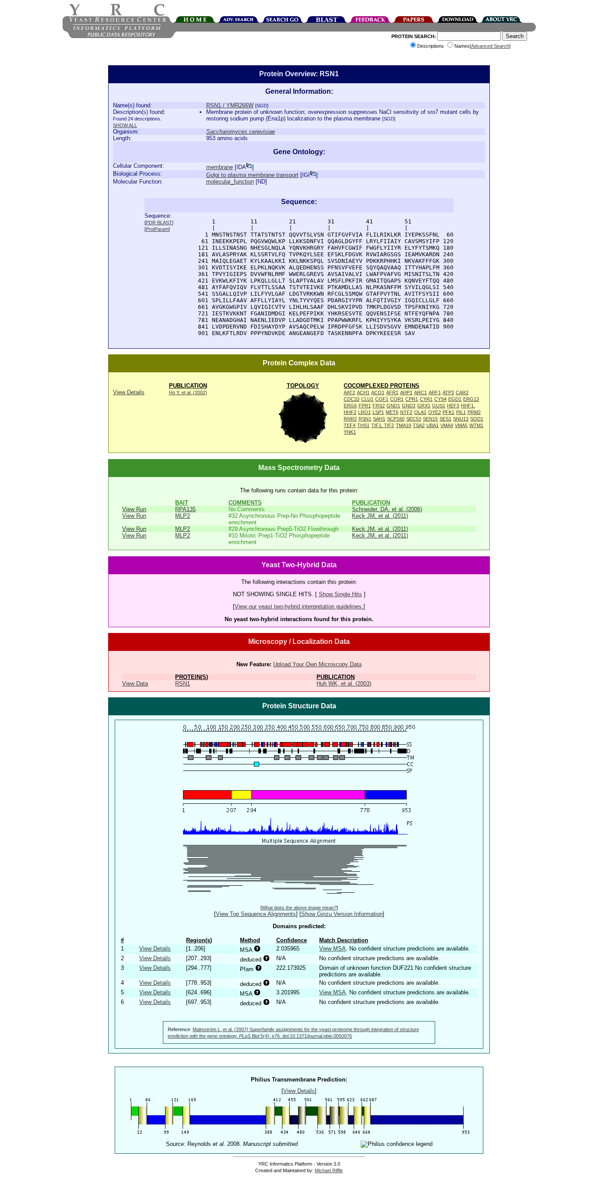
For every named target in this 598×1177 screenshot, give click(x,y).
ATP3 (448, 392)
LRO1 (364, 412)
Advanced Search (490, 46)
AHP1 (406, 392)
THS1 (363, 425)
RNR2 (350, 418)
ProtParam (157, 229)
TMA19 (403, 425)
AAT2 (349, 392)
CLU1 (367, 399)
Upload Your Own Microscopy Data (317, 664)
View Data (135, 683)
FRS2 (379, 405)
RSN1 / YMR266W (229, 105)
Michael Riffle (329, 1170)
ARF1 (435, 392)
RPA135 (185, 509)
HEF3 (453, 405)
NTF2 (406, 412)
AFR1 (392, 392)
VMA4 (446, 425)
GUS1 (438, 405)
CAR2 (462, 392)
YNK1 (350, 432)
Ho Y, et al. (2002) (188, 392)
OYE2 (434, 412)
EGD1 (454, 399)
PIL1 (461, 412)
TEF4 (349, 425)
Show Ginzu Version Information (342, 914)
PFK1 (448, 412)
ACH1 (363, 392)
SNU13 (460, 418)
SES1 (445, 418)
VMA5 (461, 425)
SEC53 (413, 418)
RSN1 (365, 418)
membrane (219, 167)
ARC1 (420, 392)
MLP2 (182, 516)
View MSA (332, 948)
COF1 (381, 399)
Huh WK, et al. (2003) (344, 683)
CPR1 (411, 399)
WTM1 (476, 425)
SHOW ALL (125, 125)
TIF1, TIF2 (382, 425)
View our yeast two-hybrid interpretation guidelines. (299, 606)
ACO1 (377, 392)
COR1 (397, 399)
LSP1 (378, 412)
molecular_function (230, 181)
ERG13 (471, 399)
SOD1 (476, 418)
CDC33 (351, 399)
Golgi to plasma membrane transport (252, 175)
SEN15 (430, 418)
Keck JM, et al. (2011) (380, 516)
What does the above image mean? (299, 907)
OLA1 (420, 412)
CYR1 (426, 399)
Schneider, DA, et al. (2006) (387, 509)
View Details (128, 392)
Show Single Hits (340, 594)
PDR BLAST (159, 222)
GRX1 (423, 405)
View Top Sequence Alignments (256, 914)
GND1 (393, 405)
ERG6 (350, 405)
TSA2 (419, 425)
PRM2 (474, 412)
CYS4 (440, 399)
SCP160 (396, 418)
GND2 (408, 405)
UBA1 (432, 425)
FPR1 (365, 405)
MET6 (392, 412)
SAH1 (379, 418)
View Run (134, 509)
